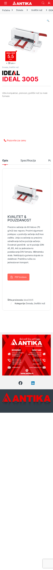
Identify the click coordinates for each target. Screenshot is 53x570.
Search (43, 3)
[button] (48, 20)
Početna (6, 10)
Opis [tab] (5, 160)
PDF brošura (20, 277)
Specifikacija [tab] (28, 160)
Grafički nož (36, 10)
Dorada (19, 10)
